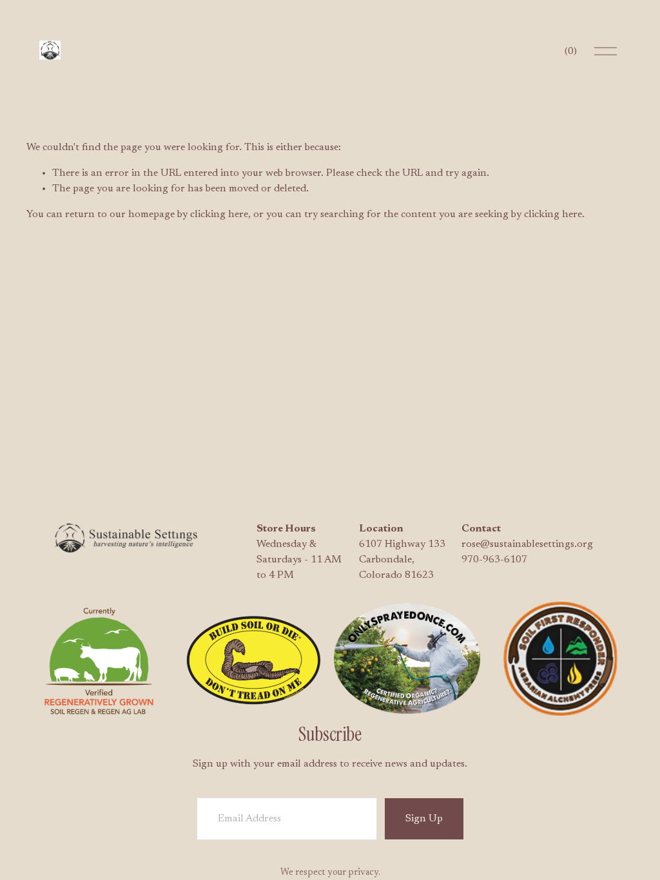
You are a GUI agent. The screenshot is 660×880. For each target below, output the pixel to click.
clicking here (219, 214)
